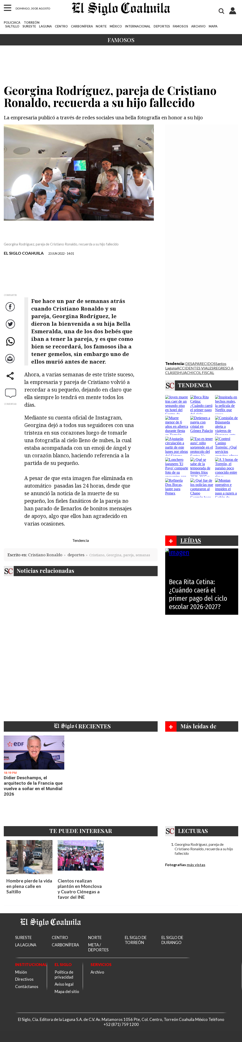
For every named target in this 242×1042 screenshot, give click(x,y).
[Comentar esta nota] (10, 393)
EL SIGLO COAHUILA (24, 253)
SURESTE (29, 26)
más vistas (196, 864)
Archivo (97, 972)
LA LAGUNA (25, 944)
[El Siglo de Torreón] (50, 932)
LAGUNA (45, 26)
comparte (10, 380)
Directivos (24, 979)
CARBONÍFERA (82, 26)
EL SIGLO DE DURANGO (172, 940)
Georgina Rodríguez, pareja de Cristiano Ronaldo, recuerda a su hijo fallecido (204, 848)
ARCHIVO (198, 26)
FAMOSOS (180, 26)
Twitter (10, 328)
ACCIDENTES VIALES (195, 368)
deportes (76, 554)
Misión (21, 972)
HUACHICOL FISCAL (196, 372)
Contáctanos (26, 986)
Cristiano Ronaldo (45, 554)
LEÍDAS (190, 540)
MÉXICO (116, 26)
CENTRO (61, 26)
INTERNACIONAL (138, 26)
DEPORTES (162, 26)
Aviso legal (64, 984)
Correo (11, 363)
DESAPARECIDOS (200, 363)
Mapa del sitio (67, 991)
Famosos (121, 40)
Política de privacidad (64, 975)
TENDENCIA (195, 385)
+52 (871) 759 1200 (121, 1024)
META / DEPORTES (98, 947)
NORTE (101, 26)
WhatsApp (11, 346)
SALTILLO (12, 26)
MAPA (213, 26)
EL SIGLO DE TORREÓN (136, 940)
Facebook (11, 311)
